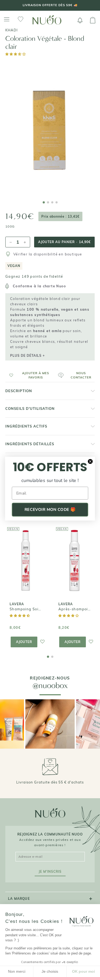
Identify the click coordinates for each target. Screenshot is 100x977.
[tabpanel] (50, 127)
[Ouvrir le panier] (92, 20)
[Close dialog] (90, 461)
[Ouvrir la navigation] (6, 19)
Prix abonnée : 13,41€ (60, 216)
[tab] (44, 202)
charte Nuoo (54, 286)
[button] (15, 54)
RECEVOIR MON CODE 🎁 (50, 509)
